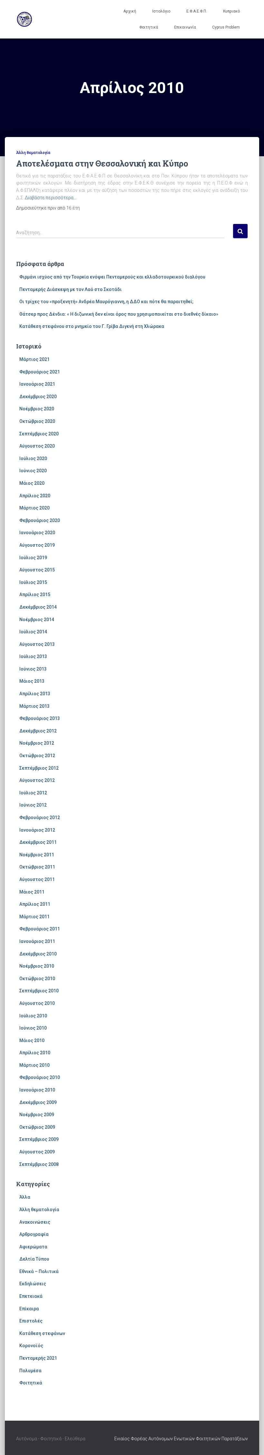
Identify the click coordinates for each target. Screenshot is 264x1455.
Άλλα (24, 1197)
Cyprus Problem (226, 27)
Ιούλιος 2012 (33, 792)
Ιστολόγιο (161, 11)
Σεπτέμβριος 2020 (39, 433)
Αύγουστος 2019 (37, 545)
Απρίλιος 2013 (34, 693)
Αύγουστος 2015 (37, 569)
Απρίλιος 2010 (34, 1052)
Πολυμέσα (30, 1370)
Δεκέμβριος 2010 (38, 953)
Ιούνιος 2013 (33, 669)
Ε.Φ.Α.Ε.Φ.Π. (196, 11)
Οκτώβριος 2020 (37, 421)
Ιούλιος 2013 (33, 656)
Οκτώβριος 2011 (37, 866)
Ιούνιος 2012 (33, 805)
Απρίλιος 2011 (34, 904)
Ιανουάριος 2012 (37, 830)
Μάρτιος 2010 (34, 1065)
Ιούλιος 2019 (33, 557)
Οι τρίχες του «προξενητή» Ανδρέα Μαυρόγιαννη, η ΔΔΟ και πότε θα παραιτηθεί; (106, 301)
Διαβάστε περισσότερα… (50, 197)
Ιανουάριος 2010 (37, 1089)
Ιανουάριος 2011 (37, 941)
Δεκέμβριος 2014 (38, 607)
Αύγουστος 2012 (37, 780)
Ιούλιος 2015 (33, 582)
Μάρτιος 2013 (34, 706)
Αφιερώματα (33, 1246)
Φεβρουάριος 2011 (39, 928)
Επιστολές (30, 1320)
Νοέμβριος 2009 (36, 1114)
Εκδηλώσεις (32, 1283)
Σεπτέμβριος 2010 (39, 990)
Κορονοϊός (31, 1345)
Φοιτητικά (148, 27)
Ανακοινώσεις (34, 1222)
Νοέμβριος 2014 (36, 619)
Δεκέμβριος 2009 (38, 1102)
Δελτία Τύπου (34, 1259)
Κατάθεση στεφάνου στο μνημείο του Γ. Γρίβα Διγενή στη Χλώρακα (91, 326)
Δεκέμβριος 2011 (38, 842)
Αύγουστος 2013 (37, 644)
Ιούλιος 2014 (33, 631)
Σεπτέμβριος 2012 (39, 768)
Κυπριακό (231, 11)
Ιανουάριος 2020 (37, 532)
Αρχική (129, 11)
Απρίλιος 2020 (34, 495)
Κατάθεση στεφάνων (42, 1333)
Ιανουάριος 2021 (37, 384)
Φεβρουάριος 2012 (39, 817)
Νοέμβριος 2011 (36, 854)
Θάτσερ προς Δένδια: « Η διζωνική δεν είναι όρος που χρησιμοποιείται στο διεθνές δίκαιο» (118, 314)
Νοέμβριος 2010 (36, 966)
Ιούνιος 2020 (33, 470)
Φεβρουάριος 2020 (39, 520)
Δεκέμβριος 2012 (38, 730)
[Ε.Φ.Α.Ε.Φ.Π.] (24, 19)
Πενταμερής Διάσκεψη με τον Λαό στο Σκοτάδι (70, 289)
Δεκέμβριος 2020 (38, 396)
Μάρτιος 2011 (34, 916)
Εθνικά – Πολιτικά (39, 1271)
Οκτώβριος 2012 (37, 755)
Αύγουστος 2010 (37, 1003)
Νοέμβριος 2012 (36, 743)
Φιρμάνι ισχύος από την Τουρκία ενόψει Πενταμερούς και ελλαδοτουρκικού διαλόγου (112, 276)
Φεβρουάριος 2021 (39, 371)
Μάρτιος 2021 (34, 359)
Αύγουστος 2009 (37, 1151)
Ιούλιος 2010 (33, 1015)
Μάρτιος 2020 (34, 507)
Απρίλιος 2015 (34, 594)
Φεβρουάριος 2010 (39, 1077)
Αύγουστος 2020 (37, 446)
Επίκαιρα (29, 1308)
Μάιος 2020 (31, 483)
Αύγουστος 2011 (37, 879)
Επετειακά (30, 1296)
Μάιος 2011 (31, 891)
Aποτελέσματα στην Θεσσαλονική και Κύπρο (102, 163)
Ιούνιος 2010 (33, 1028)
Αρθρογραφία (34, 1234)
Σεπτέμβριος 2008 (39, 1164)
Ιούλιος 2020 (33, 458)
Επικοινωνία (185, 27)
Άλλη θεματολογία (33, 152)
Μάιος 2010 (31, 1040)
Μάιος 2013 (31, 681)
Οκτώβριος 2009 (37, 1127)
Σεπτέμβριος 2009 (39, 1139)
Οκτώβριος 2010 (37, 978)
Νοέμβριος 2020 (36, 408)
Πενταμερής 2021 (38, 1358)
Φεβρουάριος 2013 (39, 718)
